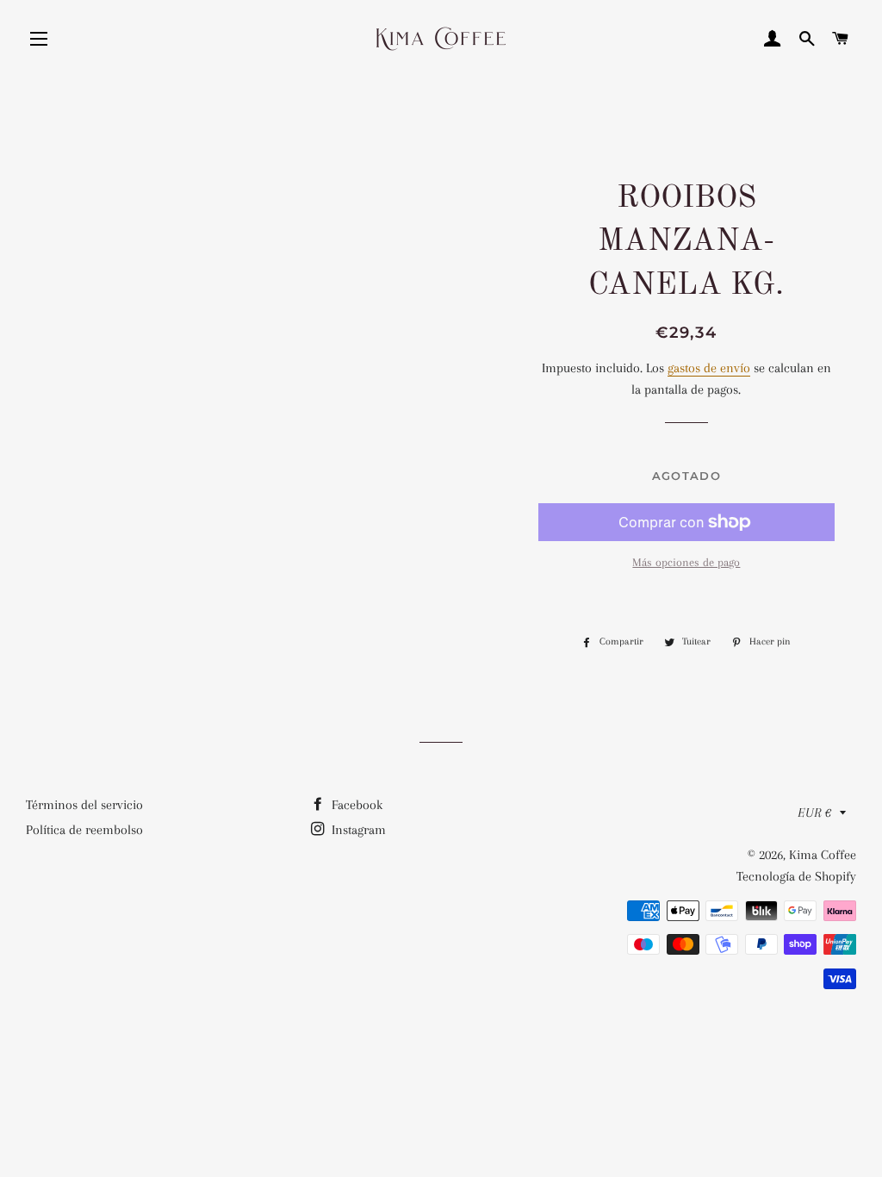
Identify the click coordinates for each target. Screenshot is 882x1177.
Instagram (357, 830)
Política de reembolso (84, 830)
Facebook (355, 805)
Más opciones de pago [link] (686, 562)
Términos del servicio (84, 805)
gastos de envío (709, 368)
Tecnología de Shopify (796, 876)
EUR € (814, 812)
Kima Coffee (822, 855)
